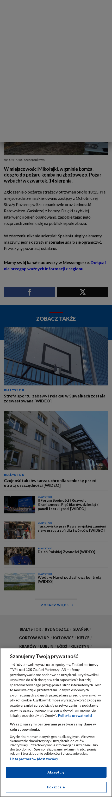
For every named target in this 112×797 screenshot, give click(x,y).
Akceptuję (55, 772)
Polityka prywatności (75, 715)
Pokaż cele (56, 787)
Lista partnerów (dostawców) (34, 759)
